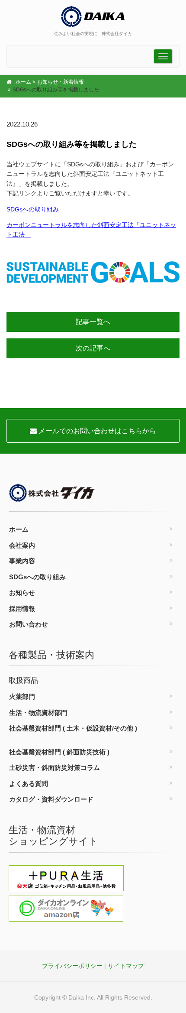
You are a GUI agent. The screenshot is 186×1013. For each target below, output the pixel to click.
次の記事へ (93, 348)
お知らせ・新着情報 (60, 82)
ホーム (23, 82)
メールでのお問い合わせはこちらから (96, 431)
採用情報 (22, 608)
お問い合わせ (28, 624)
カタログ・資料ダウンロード (51, 799)
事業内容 (22, 561)
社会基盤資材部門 (73, 728)
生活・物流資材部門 (38, 712)
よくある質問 (28, 783)
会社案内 (22, 545)
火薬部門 (22, 696)
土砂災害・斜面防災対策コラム (54, 767)
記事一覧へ (93, 321)
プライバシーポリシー (72, 965)
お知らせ (22, 592)
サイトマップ (126, 965)
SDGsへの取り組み (32, 209)
